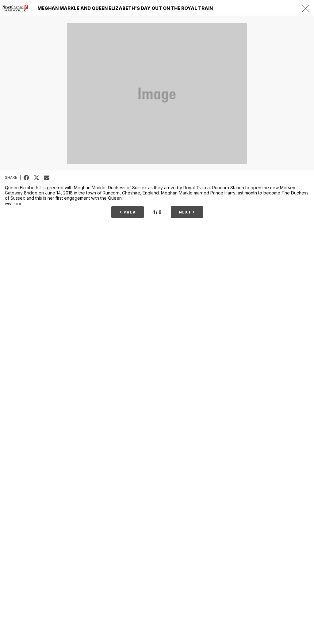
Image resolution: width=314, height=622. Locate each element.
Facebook (29, 177)
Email (49, 177)
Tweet (39, 177)
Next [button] (185, 212)
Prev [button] (129, 212)
